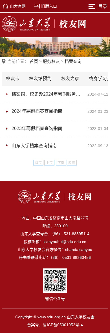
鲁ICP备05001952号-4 (63, 325)
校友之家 (70, 78)
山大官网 (18, 6)
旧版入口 (49, 6)
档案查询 (73, 61)
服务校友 (51, 61)
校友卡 (12, 78)
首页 (34, 61)
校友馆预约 (40, 78)
